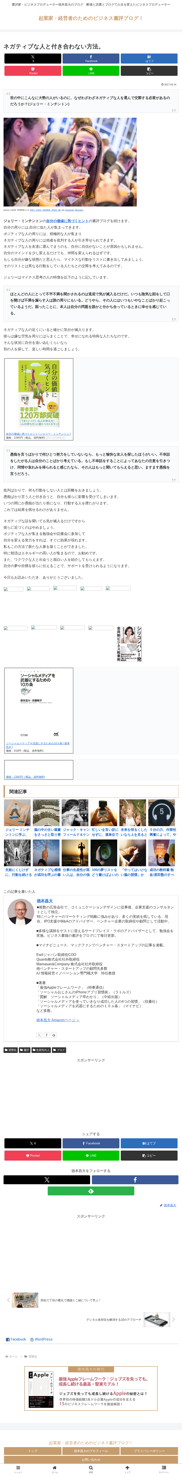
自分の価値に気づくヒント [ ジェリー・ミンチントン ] (38, 433)
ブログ (61, 1050)
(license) (79, 210)
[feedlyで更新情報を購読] (54, 1035)
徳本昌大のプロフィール (91, 1451)
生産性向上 (42, 1050)
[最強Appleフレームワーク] (91, 1388)
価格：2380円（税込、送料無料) (25, 776)
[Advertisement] (91, 1094)
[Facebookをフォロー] (46, 1035)
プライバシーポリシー (149, 1451)
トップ (32, 1451)
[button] (149, 71)
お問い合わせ (91, 1459)
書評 (26, 1050)
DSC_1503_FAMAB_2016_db (45, 210)
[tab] (16, 1339)
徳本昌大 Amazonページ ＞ (58, 1020)
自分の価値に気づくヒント (67, 221)
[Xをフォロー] (39, 1035)
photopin (69, 210)
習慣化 (12, 1050)
